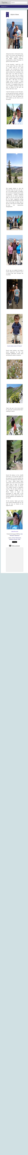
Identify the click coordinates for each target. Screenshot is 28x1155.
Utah (19, 539)
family (13, 538)
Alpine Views (14, 14)
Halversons (18, 538)
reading (11, 539)
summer (15, 539)
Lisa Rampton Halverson (16, 534)
